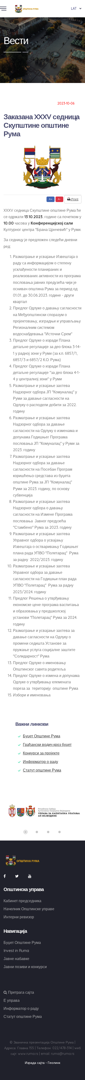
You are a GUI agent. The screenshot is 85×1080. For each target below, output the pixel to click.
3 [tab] (48, 832)
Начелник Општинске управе (29, 908)
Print (74, 199)
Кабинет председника (22, 900)
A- (59, 199)
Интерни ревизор (19, 917)
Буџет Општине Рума (41, 736)
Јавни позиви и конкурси (25, 966)
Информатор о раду (40, 761)
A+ (50, 199)
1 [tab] (25, 832)
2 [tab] (37, 832)
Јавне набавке (16, 958)
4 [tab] (59, 832)
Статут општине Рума (42, 770)
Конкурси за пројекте (41, 753)
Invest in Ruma (16, 950)
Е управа (12, 1000)
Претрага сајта (20, 992)
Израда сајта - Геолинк (42, 1063)
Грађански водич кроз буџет (47, 744)
